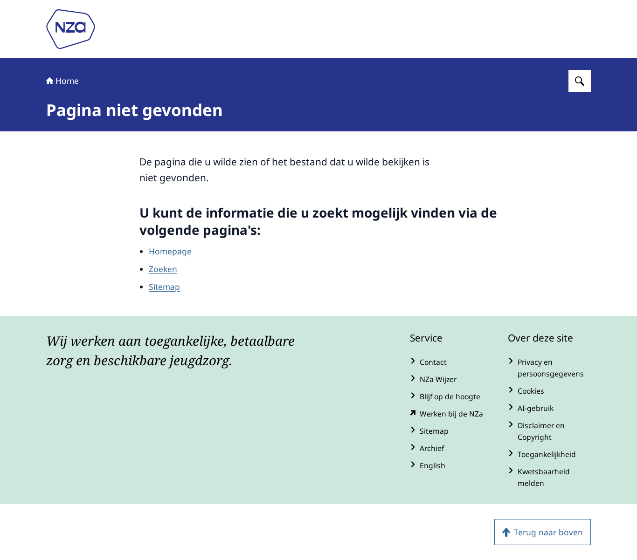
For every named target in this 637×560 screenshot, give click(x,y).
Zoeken (163, 268)
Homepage (170, 251)
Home (67, 80)
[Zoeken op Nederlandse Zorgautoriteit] (579, 81)
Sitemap (164, 286)
